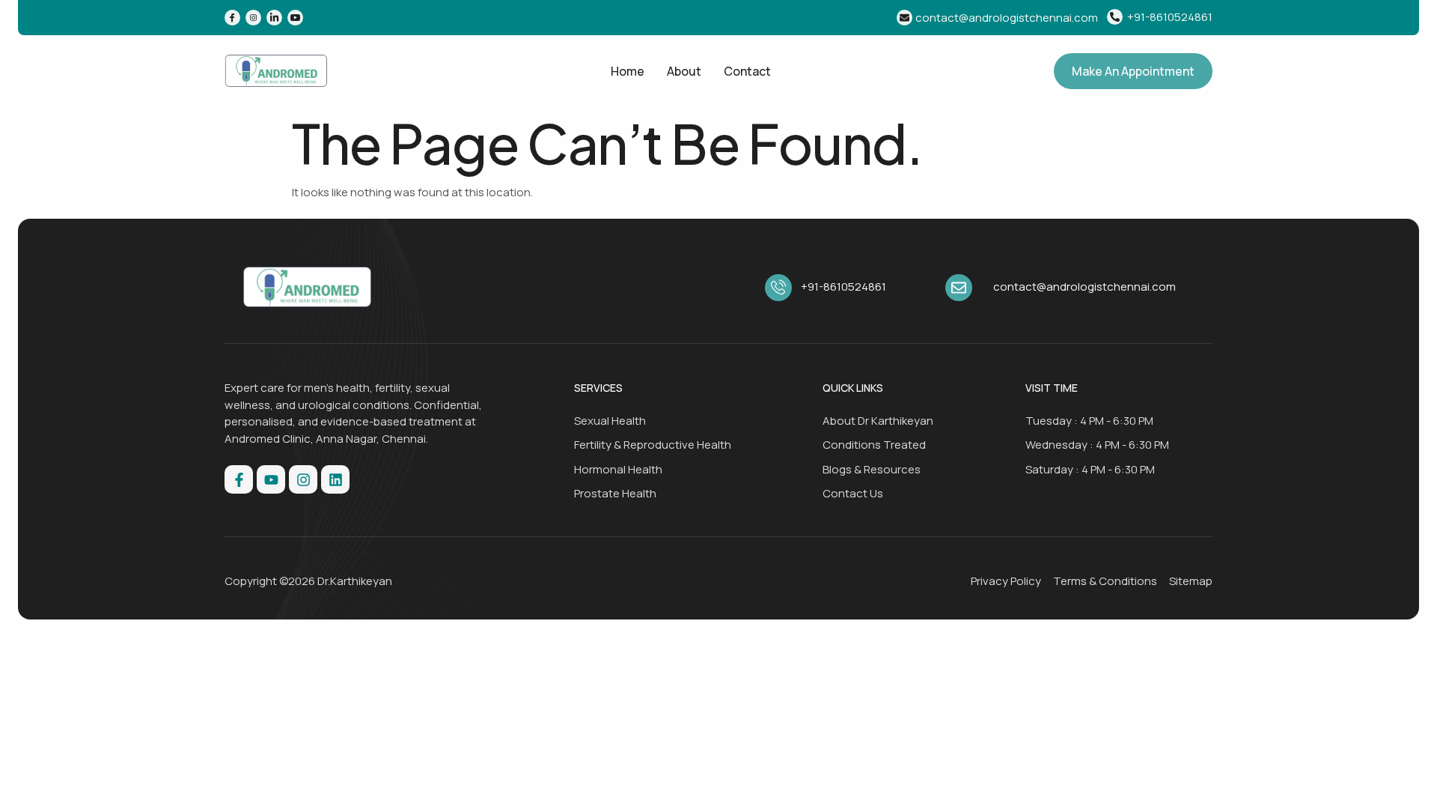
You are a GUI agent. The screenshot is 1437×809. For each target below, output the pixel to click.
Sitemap (1190, 581)
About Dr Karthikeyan (878, 420)
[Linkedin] (335, 479)
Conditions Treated (874, 444)
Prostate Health (615, 493)
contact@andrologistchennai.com (1006, 17)
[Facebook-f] (239, 479)
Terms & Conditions (1105, 581)
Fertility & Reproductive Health (652, 444)
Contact (747, 71)
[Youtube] (271, 479)
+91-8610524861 (1169, 17)
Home (627, 71)
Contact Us (853, 493)
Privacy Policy (1006, 581)
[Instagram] (303, 479)
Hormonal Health (618, 469)
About (684, 71)
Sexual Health (610, 420)
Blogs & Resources (872, 469)
